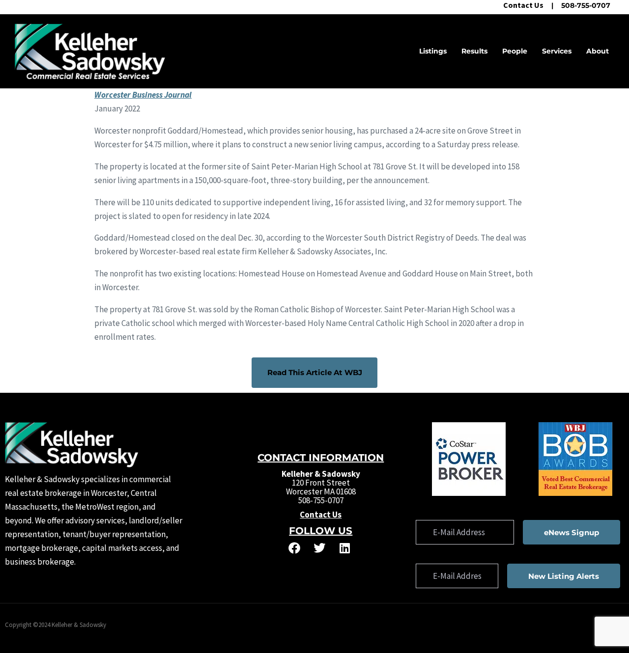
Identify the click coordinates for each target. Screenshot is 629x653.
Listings (433, 51)
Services (557, 51)
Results (474, 51)
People (514, 51)
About (597, 51)
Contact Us (523, 5)
